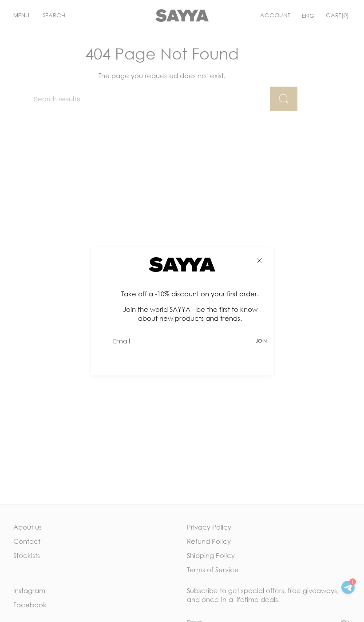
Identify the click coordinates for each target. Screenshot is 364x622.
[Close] (259, 260)
